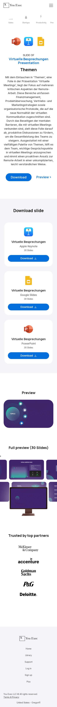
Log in (28, 668)
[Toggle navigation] (51, 5)
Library (28, 655)
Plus (29, 681)
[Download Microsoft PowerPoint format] (16, 41)
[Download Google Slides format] (40, 41)
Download (19, 177)
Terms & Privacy (11, 697)
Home (28, 648)
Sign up (28, 675)
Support (28, 662)
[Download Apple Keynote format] (28, 41)
